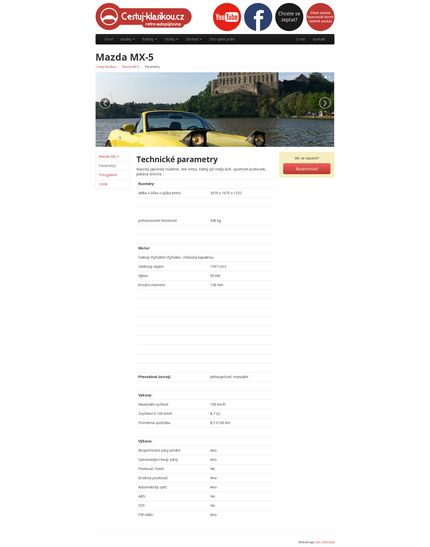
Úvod (109, 39)
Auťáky (126, 39)
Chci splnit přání (222, 39)
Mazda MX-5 (130, 67)
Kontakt (319, 39)
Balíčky (148, 39)
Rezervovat (307, 169)
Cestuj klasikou (106, 67)
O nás (300, 39)
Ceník (103, 184)
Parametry (107, 165)
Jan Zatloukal (325, 542)
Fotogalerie (108, 174)
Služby (170, 39)
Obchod (192, 39)
